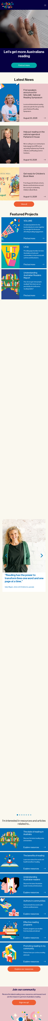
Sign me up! (24, 1002)
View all (24, 204)
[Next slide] (41, 555)
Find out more (24, 65)
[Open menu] (45, 5)
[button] (17, 815)
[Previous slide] (6, 555)
